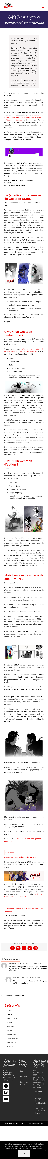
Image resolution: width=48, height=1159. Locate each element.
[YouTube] (6, 1099)
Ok (24, 1153)
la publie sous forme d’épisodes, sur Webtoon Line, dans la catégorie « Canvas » (24, 117)
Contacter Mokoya (24, 1083)
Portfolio (23, 1077)
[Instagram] (6, 1086)
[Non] (45, 1150)
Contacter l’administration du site (39, 1111)
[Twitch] (6, 1092)
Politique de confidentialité (39, 1101)
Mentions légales (38, 1092)
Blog (21, 1071)
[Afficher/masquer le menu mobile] (43, 7)
